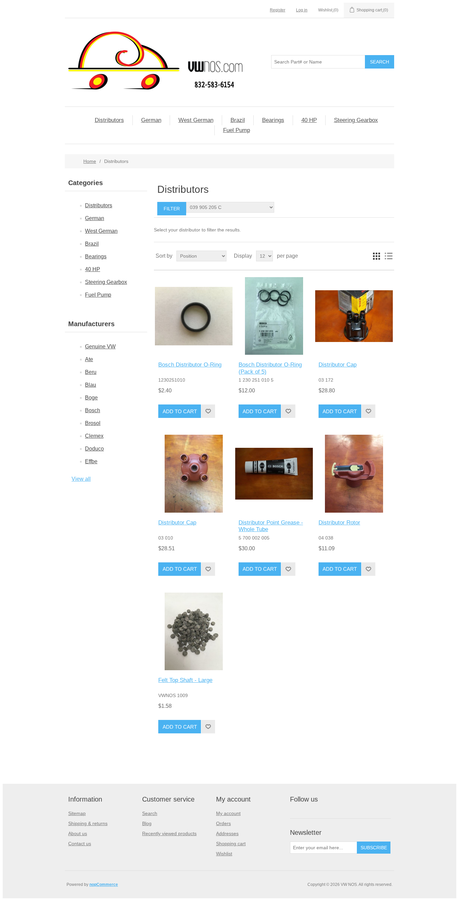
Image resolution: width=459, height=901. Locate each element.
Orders (223, 823)
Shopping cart (231, 843)
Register (277, 10)
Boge (91, 397)
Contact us (79, 843)
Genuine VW (100, 346)
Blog (147, 823)
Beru (90, 372)
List (388, 256)
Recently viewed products (169, 833)
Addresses (227, 833)
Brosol (92, 423)
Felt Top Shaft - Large (185, 680)
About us (77, 833)
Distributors (109, 120)
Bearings (273, 120)
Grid (376, 256)
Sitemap (77, 813)
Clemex (94, 436)
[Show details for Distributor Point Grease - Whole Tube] (274, 473)
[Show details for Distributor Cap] (354, 316)
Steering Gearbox (356, 120)
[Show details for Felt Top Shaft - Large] (194, 631)
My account (228, 813)
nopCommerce (103, 884)
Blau (90, 385)
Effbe (91, 461)
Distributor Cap (338, 364)
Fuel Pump (236, 130)
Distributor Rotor (339, 522)
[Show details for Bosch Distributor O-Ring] (194, 316)
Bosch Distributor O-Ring (189, 364)
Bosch (92, 410)
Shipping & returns (88, 823)
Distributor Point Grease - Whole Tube (271, 525)
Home (89, 161)
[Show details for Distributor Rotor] (354, 473)
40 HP (309, 120)
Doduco (94, 449)
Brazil (238, 120)
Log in (301, 10)
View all (81, 479)
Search (149, 813)
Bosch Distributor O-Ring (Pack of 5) (270, 368)
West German (195, 120)
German (151, 120)
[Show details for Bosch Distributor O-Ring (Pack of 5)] (274, 316)
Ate (89, 359)
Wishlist (224, 853)
